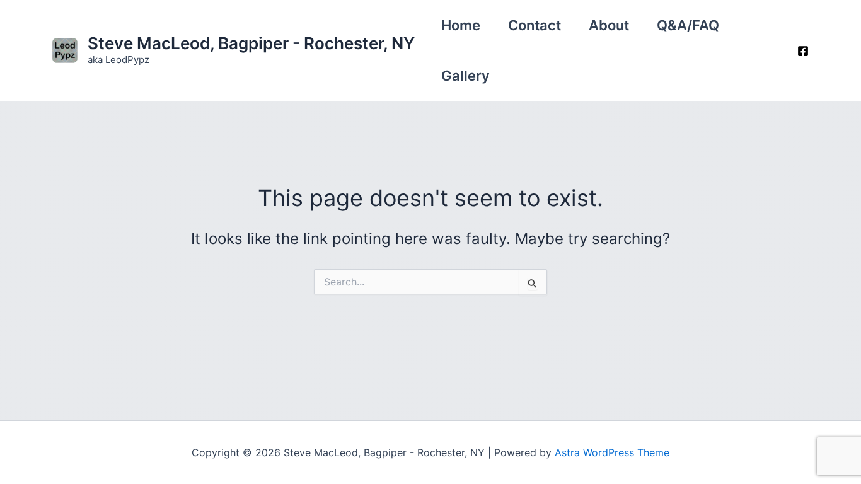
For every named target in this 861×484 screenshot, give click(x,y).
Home (460, 25)
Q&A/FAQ (688, 25)
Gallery (465, 75)
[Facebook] (803, 51)
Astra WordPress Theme (612, 452)
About (609, 25)
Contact (534, 25)
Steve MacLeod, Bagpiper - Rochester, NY (251, 43)
